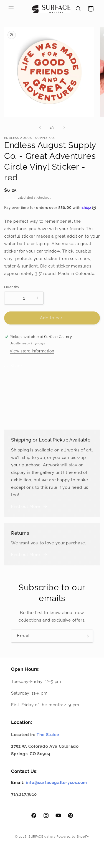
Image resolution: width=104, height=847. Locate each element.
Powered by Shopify (73, 836)
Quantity (11, 287)
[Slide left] (40, 127)
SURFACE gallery (42, 836)
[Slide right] (64, 127)
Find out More (25, 506)
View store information (32, 351)
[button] (11, 9)
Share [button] (16, 365)
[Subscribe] (86, 636)
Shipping (10, 197)
